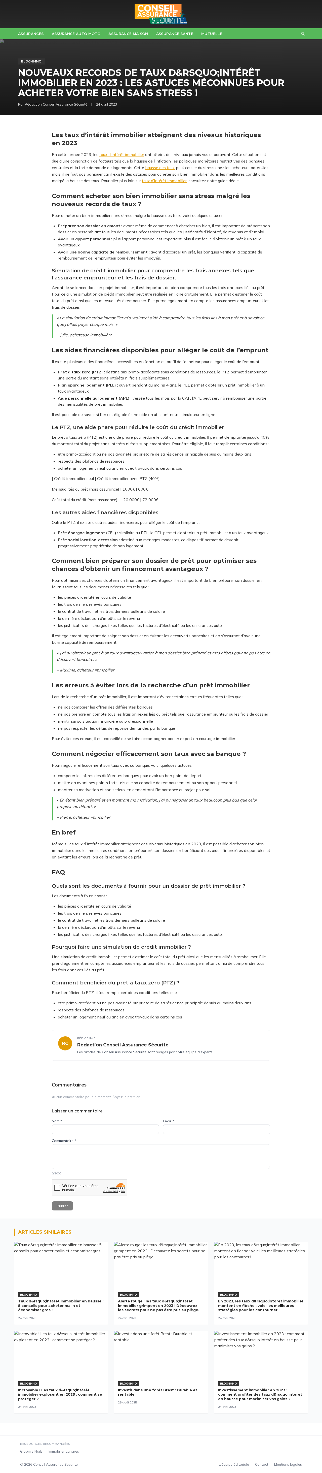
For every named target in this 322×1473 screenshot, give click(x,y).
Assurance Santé (174, 33)
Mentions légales (288, 1464)
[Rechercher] (303, 34)
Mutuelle (211, 33)
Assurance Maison (128, 33)
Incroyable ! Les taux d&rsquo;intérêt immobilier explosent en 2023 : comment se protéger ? (60, 1394)
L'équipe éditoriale (234, 1464)
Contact (261, 1464)
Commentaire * (64, 1140)
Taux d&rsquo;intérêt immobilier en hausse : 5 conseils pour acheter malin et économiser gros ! (61, 1305)
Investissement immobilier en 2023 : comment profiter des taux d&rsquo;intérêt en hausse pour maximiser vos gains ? (260, 1394)
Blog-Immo (31, 61)
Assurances (31, 33)
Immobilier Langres (64, 1451)
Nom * (57, 1121)
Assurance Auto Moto (76, 33)
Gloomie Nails (31, 1451)
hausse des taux (160, 167)
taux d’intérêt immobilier (121, 154)
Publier (62, 1206)
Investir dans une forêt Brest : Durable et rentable (157, 1392)
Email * (168, 1121)
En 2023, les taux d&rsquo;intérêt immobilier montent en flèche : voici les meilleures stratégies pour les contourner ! (260, 1305)
